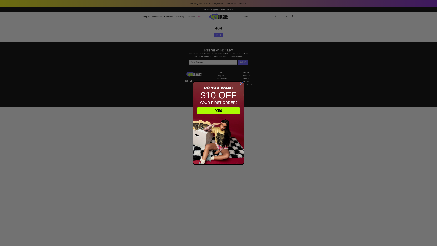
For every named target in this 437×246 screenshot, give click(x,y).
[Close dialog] (241, 83)
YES (218, 111)
